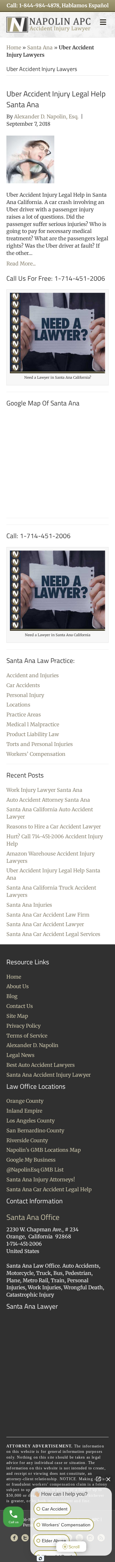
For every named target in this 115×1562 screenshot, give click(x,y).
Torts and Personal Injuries (39, 744)
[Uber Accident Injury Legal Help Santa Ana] (30, 159)
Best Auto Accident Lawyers (40, 1065)
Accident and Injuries (32, 675)
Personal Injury (25, 695)
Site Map (17, 1016)
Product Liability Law (32, 734)
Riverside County (27, 1140)
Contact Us (19, 1006)
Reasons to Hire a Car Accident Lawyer (53, 826)
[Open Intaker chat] (40, 1558)
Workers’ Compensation (35, 754)
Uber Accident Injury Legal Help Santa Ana (56, 99)
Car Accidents (23, 685)
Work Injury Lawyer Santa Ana (44, 790)
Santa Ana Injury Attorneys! (40, 1179)
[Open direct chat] (98, 1478)
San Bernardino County (35, 1130)
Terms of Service (26, 1035)
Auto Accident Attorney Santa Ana (48, 800)
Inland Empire (24, 1111)
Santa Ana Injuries (29, 905)
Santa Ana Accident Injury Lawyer (48, 1075)
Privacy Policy (23, 1026)
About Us (17, 986)
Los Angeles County (30, 1120)
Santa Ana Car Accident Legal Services (53, 934)
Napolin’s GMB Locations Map (43, 1150)
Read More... (21, 263)
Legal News (20, 1055)
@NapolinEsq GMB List (35, 1169)
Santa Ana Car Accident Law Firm (47, 914)
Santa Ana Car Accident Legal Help (49, 1189)
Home (13, 47)
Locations (18, 704)
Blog (12, 996)
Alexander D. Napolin (32, 1045)
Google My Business (31, 1160)
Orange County (24, 1101)
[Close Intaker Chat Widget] (108, 1478)
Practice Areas (23, 714)
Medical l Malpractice (32, 724)
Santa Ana (40, 47)
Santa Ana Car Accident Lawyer (45, 924)
